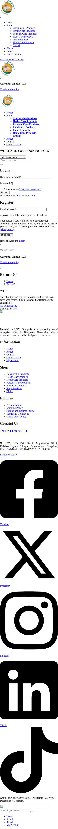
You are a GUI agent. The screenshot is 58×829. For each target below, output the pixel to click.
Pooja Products (20, 39)
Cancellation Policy (16, 416)
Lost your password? (30, 189)
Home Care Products (23, 42)
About (9, 48)
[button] (0, 77)
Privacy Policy (13, 405)
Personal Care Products (25, 33)
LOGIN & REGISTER (12, 59)
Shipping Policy (14, 408)
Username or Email (11, 177)
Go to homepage (8, 305)
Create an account (26, 195)
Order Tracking (14, 54)
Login (22, 240)
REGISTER (6, 235)
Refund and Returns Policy (20, 410)
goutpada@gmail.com (11, 437)
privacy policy (7, 229)
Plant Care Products (23, 36)
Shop (9, 25)
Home (9, 22)
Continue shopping (9, 89)
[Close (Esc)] (54, 3)
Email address (8, 209)
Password (6, 183)
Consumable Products (24, 28)
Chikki (16, 45)
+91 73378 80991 (13, 431)
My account (12, 360)
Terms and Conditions (17, 413)
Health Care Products (24, 30)
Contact (10, 51)
